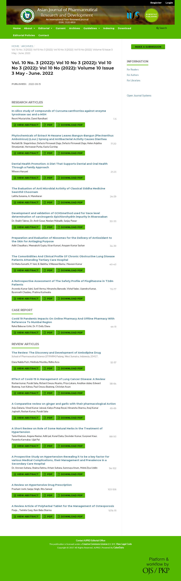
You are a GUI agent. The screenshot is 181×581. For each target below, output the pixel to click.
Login (169, 2)
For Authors (133, 75)
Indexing (108, 28)
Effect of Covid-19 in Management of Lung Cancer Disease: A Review (58, 379)
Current (61, 28)
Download (124, 28)
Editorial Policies (24, 35)
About (28, 28)
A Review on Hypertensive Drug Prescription (42, 484)
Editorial (44, 28)
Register (156, 2)
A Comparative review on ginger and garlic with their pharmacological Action (64, 403)
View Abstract (27, 124)
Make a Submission (148, 46)
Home (17, 28)
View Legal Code (124, 544)
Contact (43, 35)
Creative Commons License (94, 544)
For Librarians (133, 81)
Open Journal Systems (139, 96)
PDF (49, 124)
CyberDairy (118, 548)
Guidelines (90, 28)
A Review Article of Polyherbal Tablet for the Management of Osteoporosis (63, 506)
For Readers (133, 70)
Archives (74, 28)
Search (163, 28)
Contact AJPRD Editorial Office (90, 541)
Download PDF (71, 124)
